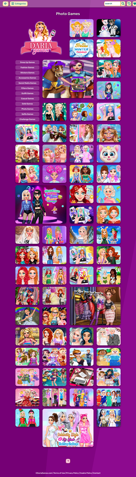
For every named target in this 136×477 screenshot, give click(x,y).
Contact (96, 473)
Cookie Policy (86, 473)
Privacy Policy (72, 473)
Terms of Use (59, 473)
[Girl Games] (40, 38)
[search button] (123, 3)
